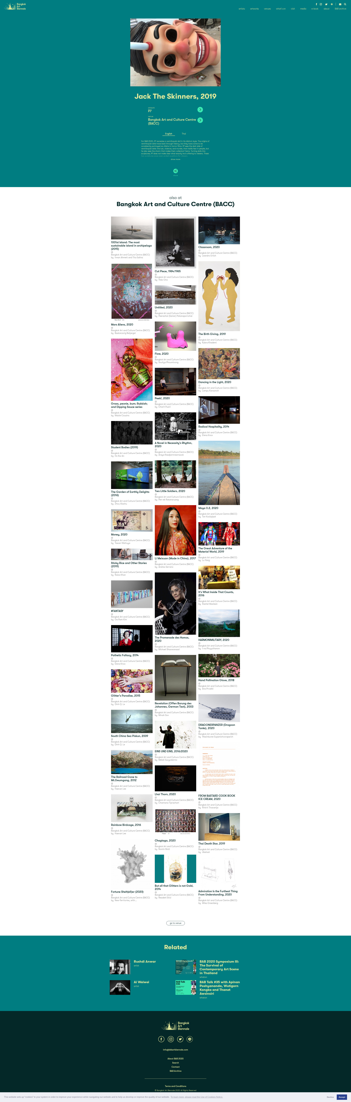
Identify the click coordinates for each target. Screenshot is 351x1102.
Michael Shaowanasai (169, 649)
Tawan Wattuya (122, 543)
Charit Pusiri (164, 407)
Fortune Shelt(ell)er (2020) (127, 891)
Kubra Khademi (209, 342)
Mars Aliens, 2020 (122, 324)
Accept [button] (342, 1097)
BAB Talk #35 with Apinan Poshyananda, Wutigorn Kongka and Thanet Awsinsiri (220, 988)
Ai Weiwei (141, 982)
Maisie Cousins (122, 415)
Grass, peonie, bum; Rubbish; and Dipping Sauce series (129, 405)
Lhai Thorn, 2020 (165, 794)
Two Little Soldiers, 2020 (170, 491)
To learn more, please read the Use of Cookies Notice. (197, 1097)
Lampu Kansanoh (210, 390)
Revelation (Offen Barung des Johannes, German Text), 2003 (174, 705)
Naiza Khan (120, 575)
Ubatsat (206, 852)
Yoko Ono (163, 280)
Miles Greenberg (210, 903)
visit (293, 9)
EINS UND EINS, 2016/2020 (171, 751)
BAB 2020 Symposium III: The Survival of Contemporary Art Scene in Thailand (219, 967)
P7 (150, 111)
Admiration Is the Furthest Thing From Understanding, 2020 (218, 893)
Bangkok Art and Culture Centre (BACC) (176, 204)
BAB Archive (175, 1071)
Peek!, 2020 (162, 398)
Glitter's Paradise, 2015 (125, 695)
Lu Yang (206, 560)
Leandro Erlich (209, 255)
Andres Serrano (165, 567)
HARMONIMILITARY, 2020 (213, 640)
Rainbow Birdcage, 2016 (126, 825)
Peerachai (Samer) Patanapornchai (175, 316)
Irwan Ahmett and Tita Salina (129, 257)
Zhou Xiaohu (121, 504)
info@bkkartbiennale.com (175, 1050)
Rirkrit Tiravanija (210, 807)
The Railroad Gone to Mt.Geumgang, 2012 (124, 778)
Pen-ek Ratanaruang (168, 499)
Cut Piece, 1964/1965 (168, 271)
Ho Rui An (119, 456)
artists (242, 9)
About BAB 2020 (176, 1058)
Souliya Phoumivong (168, 362)
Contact (176, 1067)
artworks (254, 9)
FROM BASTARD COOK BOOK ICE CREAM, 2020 (216, 797)
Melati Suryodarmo (167, 760)
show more (175, 159)
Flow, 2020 (162, 353)
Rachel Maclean (209, 604)
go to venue (175, 923)
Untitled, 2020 (164, 307)
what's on (281, 9)
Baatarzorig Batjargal (125, 333)
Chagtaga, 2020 (165, 840)
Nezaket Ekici (164, 897)
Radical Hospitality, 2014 (213, 426)
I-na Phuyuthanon (211, 648)
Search (175, 1063)
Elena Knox (120, 664)
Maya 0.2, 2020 (208, 508)
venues (267, 9)
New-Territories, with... (126, 900)
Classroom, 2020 (209, 247)
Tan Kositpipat (209, 516)
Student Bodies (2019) (124, 447)
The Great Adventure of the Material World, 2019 (215, 550)
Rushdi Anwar (145, 961)
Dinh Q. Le (120, 704)
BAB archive (340, 9)
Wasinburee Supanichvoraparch (217, 737)
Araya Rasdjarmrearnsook (171, 455)
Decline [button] (330, 1097)
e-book (315, 9)
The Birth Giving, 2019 (212, 334)
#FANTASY (117, 611)
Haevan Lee (120, 789)
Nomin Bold (164, 849)
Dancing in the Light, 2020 (214, 382)
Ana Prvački (207, 689)
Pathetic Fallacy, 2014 (125, 655)
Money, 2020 (119, 534)
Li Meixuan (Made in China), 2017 (175, 558)
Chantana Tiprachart (168, 803)
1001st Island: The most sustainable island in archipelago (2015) (131, 246)
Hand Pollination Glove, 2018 (216, 680)
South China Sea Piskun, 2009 (129, 736)
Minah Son (163, 715)
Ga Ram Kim (121, 619)
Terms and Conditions (175, 1086)
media (303, 9)
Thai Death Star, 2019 (211, 843)
